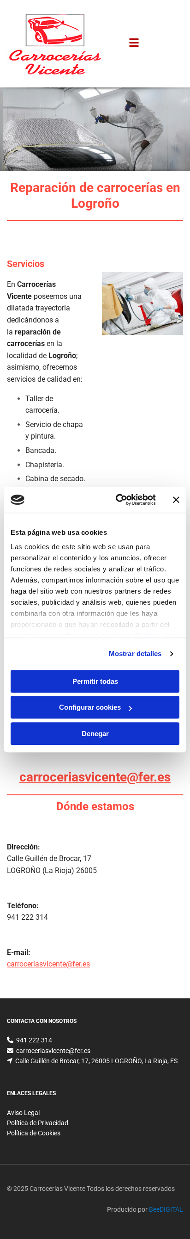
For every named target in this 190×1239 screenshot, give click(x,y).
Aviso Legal (23, 1112)
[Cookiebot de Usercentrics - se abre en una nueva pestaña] (117, 500)
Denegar (95, 733)
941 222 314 (27, 917)
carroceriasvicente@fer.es (95, 777)
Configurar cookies (90, 707)
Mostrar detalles (135, 653)
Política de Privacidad (37, 1123)
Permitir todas (95, 681)
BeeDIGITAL (166, 1209)
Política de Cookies (33, 1133)
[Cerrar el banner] (176, 499)
